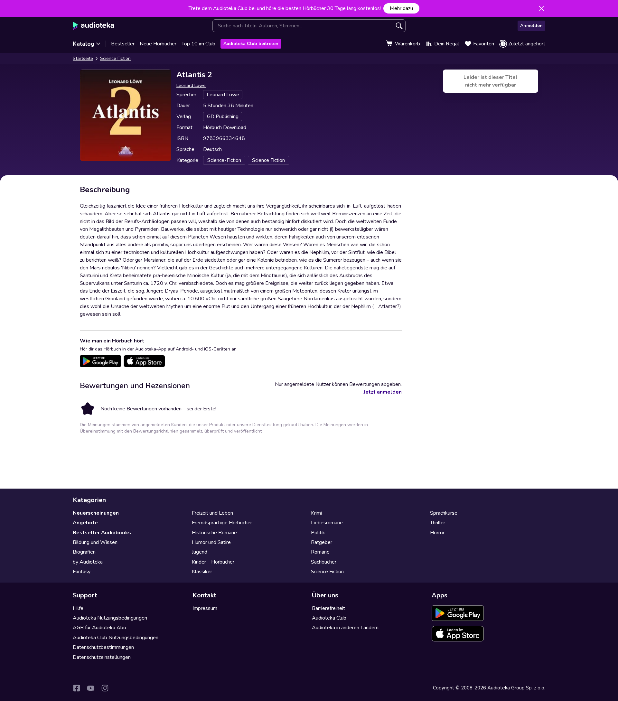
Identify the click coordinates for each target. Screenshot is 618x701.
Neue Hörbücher (158, 43)
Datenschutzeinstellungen (102, 657)
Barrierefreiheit (328, 608)
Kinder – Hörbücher (213, 561)
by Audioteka (88, 561)
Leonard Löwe (191, 85)
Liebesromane (327, 522)
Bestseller (123, 43)
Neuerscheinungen (96, 513)
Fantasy (81, 571)
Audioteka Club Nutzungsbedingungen (115, 637)
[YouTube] (91, 688)
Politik (318, 532)
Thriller (437, 522)
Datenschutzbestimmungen (103, 647)
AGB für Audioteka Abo (99, 627)
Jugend (199, 552)
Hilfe (78, 608)
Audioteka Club (329, 618)
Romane (320, 552)
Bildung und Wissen (95, 542)
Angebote (85, 522)
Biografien (84, 552)
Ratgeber (321, 542)
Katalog (83, 44)
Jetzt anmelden (383, 392)
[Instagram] (105, 688)
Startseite (83, 58)
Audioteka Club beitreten (250, 44)
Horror (437, 532)
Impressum (204, 608)
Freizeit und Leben (212, 513)
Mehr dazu (401, 8)
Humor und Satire (211, 542)
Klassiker (202, 571)
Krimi (316, 513)
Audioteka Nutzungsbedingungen (110, 618)
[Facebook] (76, 688)
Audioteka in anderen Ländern (345, 627)
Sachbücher (323, 561)
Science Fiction (115, 58)
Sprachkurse (443, 513)
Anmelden (531, 26)
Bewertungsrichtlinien (155, 431)
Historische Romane (214, 532)
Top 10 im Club (198, 43)
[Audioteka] (93, 25)
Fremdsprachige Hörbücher (222, 522)
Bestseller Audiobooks (102, 532)
